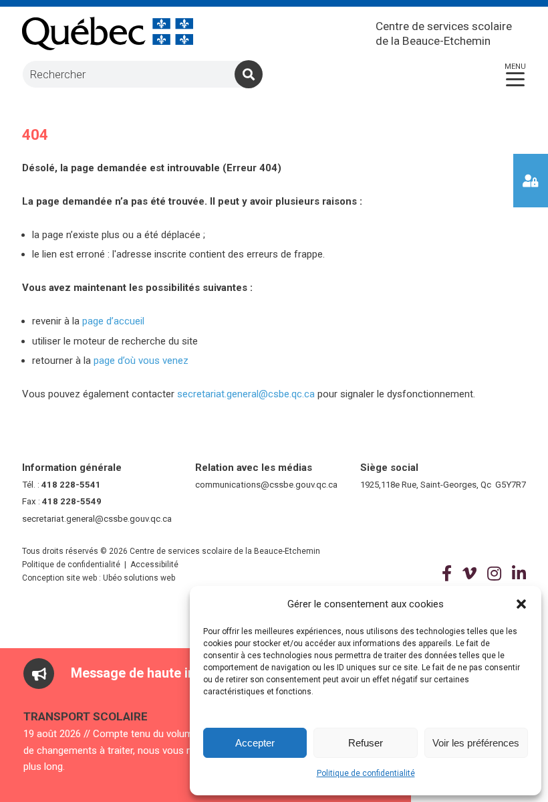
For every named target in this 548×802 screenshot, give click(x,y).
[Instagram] (494, 574)
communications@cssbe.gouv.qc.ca (266, 485)
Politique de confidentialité (366, 773)
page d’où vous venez (141, 361)
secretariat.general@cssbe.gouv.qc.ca (97, 519)
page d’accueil (113, 321)
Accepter (255, 742)
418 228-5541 (71, 485)
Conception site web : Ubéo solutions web (98, 578)
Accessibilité (154, 564)
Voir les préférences (475, 742)
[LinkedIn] (519, 574)
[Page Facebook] (447, 574)
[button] (521, 604)
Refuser (365, 742)
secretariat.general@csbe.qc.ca (246, 394)
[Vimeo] (469, 574)
